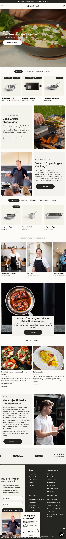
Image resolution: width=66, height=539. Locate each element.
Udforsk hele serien (13, 138)
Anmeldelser (51, 480)
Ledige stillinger (52, 488)
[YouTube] (64, 528)
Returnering (32, 505)
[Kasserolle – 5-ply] (32, 215)
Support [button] (32, 495)
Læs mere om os (13, 441)
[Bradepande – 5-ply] (54, 215)
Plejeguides (32, 502)
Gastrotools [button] (52, 470)
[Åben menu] (4, 6)
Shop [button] (31, 470)
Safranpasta (38, 372)
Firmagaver (51, 483)
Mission (49, 474)
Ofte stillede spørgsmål (36, 499)
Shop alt (31, 485)
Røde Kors (50, 491)
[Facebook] (57, 528)
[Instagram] (60, 528)
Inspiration (50, 477)
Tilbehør (31, 483)
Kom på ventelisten (12, 42)
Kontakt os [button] (52, 495)
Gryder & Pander (34, 477)
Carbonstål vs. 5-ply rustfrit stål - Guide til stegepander (33, 320)
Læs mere (45, 186)
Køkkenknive (33, 480)
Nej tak (31, 535)
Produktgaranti (34, 508)
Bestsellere (32, 474)
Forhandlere (51, 485)
